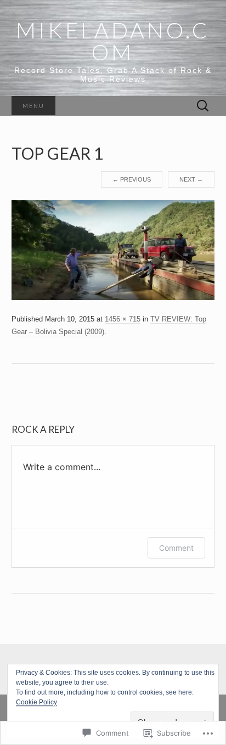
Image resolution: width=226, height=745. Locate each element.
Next (191, 179)
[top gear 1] (113, 249)
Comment (176, 547)
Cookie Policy (36, 702)
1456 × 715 (122, 319)
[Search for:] (202, 106)
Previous (131, 179)
